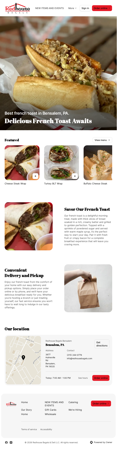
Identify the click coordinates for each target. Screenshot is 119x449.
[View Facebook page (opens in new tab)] (6, 442)
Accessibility (46, 429)
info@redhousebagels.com (79, 358)
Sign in (85, 8)
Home (24, 402)
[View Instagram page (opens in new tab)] (11, 442)
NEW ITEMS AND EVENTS (49, 8)
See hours (83, 378)
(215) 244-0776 (74, 355)
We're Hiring (75, 409)
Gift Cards (50, 409)
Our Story (26, 409)
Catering (73, 402)
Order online (101, 377)
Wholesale (50, 414)
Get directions (102, 344)
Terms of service (29, 429)
